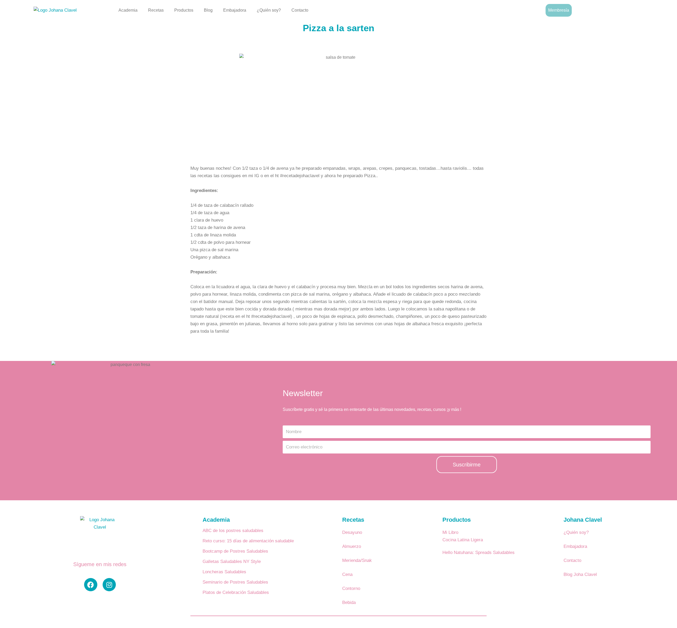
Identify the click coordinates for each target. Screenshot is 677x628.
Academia (128, 10)
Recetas (156, 10)
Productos (183, 10)
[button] (642, 9)
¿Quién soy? (269, 10)
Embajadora (234, 10)
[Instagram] (109, 584)
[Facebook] (90, 584)
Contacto (299, 10)
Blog (208, 10)
